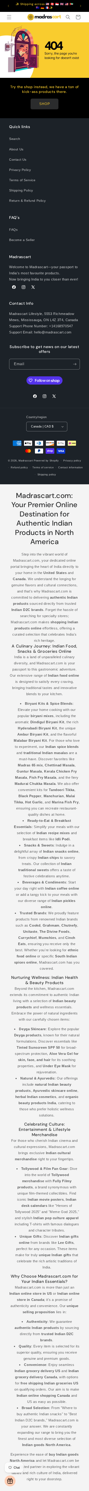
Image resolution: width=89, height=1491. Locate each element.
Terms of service (43, 467)
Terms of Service (22, 180)
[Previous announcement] (8, 6)
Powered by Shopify (46, 460)
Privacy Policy (20, 170)
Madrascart (25, 460)
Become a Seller (22, 240)
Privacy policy (72, 460)
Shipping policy (46, 474)
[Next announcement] (81, 6)
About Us (16, 149)
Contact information (70, 467)
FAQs (13, 229)
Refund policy (19, 467)
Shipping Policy (21, 190)
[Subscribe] (75, 364)
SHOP (44, 104)
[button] (9, 17)
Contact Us (17, 159)
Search (14, 139)
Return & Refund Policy (27, 200)
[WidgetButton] (10, 1480)
